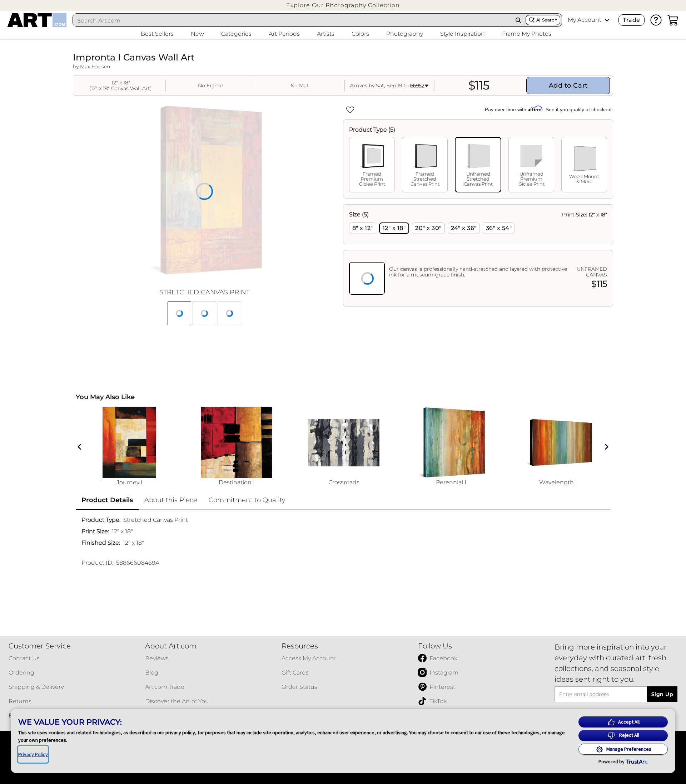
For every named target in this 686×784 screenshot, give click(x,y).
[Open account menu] (607, 20)
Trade (631, 19)
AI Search (546, 20)
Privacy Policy (33, 754)
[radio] (362, 228)
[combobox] (292, 20)
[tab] (372, 164)
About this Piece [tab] (170, 500)
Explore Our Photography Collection (343, 5)
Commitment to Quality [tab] (247, 500)
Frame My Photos (526, 33)
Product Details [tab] (107, 500)
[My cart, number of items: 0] (673, 20)
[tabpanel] (478, 255)
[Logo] (37, 20)
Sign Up (662, 694)
